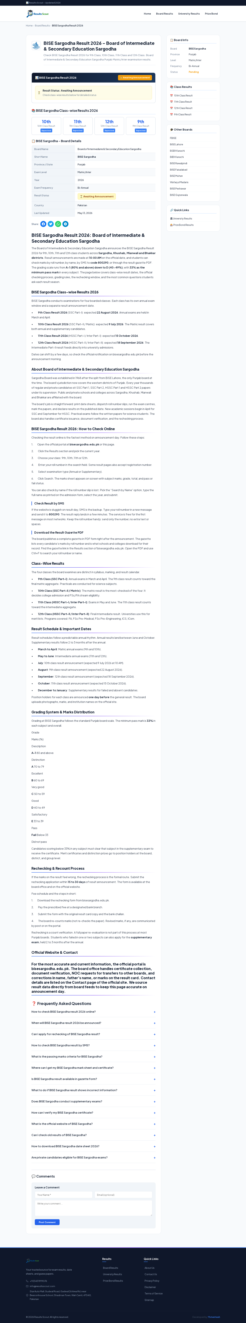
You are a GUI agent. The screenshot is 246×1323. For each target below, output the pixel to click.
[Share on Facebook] (43, 224)
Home (147, 13)
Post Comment (47, 1222)
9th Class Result (180, 114)
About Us (149, 1267)
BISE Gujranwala (179, 194)
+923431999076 (38, 1280)
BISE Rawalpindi (178, 163)
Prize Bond (211, 13)
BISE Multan (176, 175)
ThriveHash (214, 1316)
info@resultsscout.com (42, 1286)
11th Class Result (181, 101)
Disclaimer (150, 1287)
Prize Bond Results (113, 1280)
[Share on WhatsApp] (58, 224)
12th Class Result (181, 107)
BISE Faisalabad (178, 169)
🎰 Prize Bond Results (182, 224)
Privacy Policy (152, 1280)
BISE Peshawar (178, 188)
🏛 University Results (181, 218)
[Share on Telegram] (65, 224)
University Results (189, 13)
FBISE (173, 137)
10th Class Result (181, 95)
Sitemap (149, 1300)
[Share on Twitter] (51, 224)
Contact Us (151, 1274)
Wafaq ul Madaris (179, 182)
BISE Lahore (176, 144)
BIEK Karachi (177, 156)
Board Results (164, 13)
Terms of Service (154, 1293)
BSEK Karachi (177, 150)
